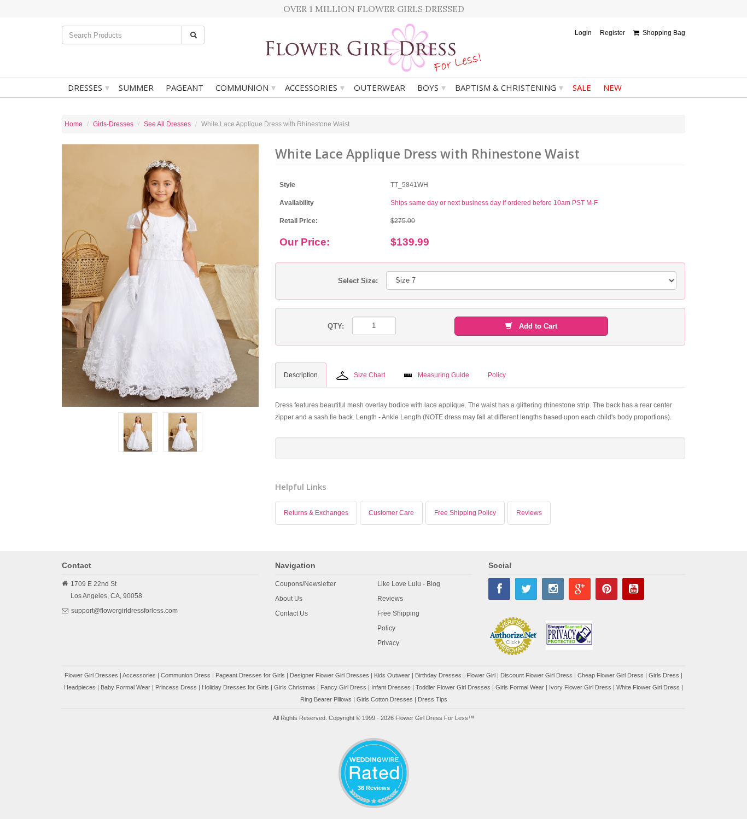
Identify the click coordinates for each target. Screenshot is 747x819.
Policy (386, 628)
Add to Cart (534, 326)
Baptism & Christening (509, 87)
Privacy (388, 643)
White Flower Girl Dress (648, 687)
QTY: (336, 326)
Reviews (529, 513)
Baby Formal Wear (125, 687)
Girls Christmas (295, 687)
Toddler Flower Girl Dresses (453, 687)
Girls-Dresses (113, 124)
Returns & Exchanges (316, 513)
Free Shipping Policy (465, 513)
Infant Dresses (391, 687)
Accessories (315, 87)
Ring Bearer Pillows (326, 699)
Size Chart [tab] (369, 375)
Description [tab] (301, 375)
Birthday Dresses (438, 675)
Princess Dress (176, 687)
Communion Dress (186, 675)
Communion (245, 87)
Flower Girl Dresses (91, 675)
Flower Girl (480, 675)
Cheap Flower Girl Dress (610, 675)
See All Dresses (167, 124)
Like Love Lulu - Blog (408, 584)
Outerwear (379, 87)
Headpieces (80, 687)
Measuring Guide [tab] (443, 375)
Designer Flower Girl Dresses (329, 675)
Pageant (184, 87)
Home (74, 124)
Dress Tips (432, 699)
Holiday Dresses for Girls (235, 687)
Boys (431, 87)
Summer (136, 87)
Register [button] (612, 33)
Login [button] (583, 33)
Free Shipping (398, 613)
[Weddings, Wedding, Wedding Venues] (373, 751)
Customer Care (391, 513)
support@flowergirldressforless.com (124, 611)
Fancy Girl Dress (343, 687)
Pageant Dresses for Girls (250, 675)
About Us (288, 598)
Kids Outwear (392, 675)
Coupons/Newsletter (305, 584)
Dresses (88, 87)
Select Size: (358, 281)
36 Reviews (374, 788)
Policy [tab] (497, 375)
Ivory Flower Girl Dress (580, 687)
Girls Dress (664, 675)
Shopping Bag (662, 33)
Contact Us (291, 613)
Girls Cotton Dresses (385, 699)
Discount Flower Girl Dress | (538, 675)
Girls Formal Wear (519, 687)
